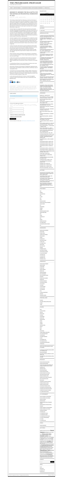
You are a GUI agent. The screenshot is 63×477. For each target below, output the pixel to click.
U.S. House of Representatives (44, 417)
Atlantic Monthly (42, 265)
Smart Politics (42, 330)
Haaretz (41, 237)
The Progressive (42, 289)
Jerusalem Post (42, 238)
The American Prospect (43, 282)
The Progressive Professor (25, 3)
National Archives (42, 400)
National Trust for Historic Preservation (46, 377)
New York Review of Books (44, 275)
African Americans (47, 430)
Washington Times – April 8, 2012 (45, 163)
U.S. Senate (41, 418)
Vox (40, 225)
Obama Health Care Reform (19, 89)
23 (49, 21)
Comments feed (42, 469)
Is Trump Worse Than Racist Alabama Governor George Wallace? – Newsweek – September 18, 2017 (46, 47)
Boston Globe (42, 231)
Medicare (22, 88)
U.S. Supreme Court (43, 420)
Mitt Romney (31, 88)
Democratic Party (46, 434)
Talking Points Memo (43, 220)
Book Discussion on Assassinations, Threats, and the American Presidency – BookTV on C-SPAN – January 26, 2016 (47, 173)
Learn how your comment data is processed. (28, 120)
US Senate (50, 455)
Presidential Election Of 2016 (46, 446)
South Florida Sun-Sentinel (44, 251)
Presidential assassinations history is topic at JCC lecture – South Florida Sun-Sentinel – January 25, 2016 (46, 136)
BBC (40, 195)
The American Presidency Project (45, 385)
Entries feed (42, 468)
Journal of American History (44, 371)
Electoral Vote (42, 313)
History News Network (43, 352)
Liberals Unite (42, 317)
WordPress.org (42, 471)
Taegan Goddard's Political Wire (44, 332)
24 (51, 21)
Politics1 (41, 322)
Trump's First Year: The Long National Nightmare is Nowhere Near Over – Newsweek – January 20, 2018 (47, 74)
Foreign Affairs (42, 266)
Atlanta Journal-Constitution (44, 230)
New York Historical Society (44, 378)
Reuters (41, 219)
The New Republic (42, 286)
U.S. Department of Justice (44, 413)
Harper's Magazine (43, 269)
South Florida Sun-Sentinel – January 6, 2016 (46, 141)
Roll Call (41, 326)
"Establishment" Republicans (22, 86)
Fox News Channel (48, 437)
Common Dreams (42, 310)
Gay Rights (26, 87)
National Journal (42, 319)
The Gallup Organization (43, 336)
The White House (42, 411)
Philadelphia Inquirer (43, 248)
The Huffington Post (43, 339)
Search (52, 461)
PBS (40, 218)
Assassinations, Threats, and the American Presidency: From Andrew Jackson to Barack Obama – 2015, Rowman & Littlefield (46, 86)
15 (47, 19)
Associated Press (42, 193)
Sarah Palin (50, 451)
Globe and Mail (42, 235)
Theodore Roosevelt (43, 454)
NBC (40, 213)
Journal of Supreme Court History (45, 372)
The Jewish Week (42, 255)
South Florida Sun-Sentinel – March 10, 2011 (46, 142)
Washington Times (43, 258)
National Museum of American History (45, 404)
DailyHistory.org (42, 367)
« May (41, 25)
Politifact (41, 323)
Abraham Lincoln (42, 430)
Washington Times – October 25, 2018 (46, 166)
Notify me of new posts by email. (16, 116)
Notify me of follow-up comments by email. (17, 114)
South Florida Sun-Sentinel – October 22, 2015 (47, 149)
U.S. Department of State (44, 414)
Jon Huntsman (19, 88)
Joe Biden (49, 441)
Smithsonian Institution (43, 410)
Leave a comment (23, 17)
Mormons (35, 88)
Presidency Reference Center (44, 382)
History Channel (42, 203)
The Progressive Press (43, 340)
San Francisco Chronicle (43, 250)
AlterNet (41, 192)
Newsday (41, 247)
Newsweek (41, 276)
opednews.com (42, 216)
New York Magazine (43, 273)
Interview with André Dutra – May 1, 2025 (46, 132)
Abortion (27, 86)
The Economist (42, 283)
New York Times (42, 245)
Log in (41, 466)
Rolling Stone (42, 279)
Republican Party (45, 450)
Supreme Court (42, 452)
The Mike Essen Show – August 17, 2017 (46, 159)
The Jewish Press (42, 254)
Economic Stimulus (12, 87)
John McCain (14, 88)
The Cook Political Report (44, 333)
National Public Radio (43, 212)
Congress (50, 432)
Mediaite (41, 208)
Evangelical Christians (19, 87)
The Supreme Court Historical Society (45, 387)
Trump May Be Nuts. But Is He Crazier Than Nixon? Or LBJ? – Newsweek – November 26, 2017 (46, 71)
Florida (23, 87)
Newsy (41, 215)
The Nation (41, 285)
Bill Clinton (46, 432)
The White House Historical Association (46, 388)
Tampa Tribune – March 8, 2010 (45, 153)
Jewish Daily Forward (43, 240)
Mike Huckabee (27, 88)
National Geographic (43, 272)
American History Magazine (44, 263)
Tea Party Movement (48, 452)
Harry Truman (49, 439)
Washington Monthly (43, 295)
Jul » (43, 25)
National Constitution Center (44, 375)
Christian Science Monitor (44, 234)
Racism (51, 448)
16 (49, 19)
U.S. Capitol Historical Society (44, 391)
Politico (41, 320)
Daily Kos (41, 312)
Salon (41, 327)
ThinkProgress (42, 343)
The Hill (41, 337)
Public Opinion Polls (47, 448)
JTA (40, 205)
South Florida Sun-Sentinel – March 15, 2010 (46, 144)
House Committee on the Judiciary (45, 397)
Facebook (41, 300)
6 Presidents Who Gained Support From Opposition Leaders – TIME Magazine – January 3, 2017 (47, 38)
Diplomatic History (43, 368)
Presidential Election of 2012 (31, 89)
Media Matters (42, 206)
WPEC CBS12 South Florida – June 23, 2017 (46, 167)
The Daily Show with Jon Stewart (45, 223)
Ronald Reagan (46, 451)
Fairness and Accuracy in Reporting (45, 202)
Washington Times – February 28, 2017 (46, 164)
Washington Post (42, 257)
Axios (41, 309)
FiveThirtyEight (42, 316)
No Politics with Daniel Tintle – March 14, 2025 (47, 134)
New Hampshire (12, 89)
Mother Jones (42, 270)
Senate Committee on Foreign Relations (46, 407)
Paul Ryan (25, 89)
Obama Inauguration (43, 425)
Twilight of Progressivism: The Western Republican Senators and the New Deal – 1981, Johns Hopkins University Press (47, 89)
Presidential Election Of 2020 (45, 447)
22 (47, 21)
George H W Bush (31, 87)
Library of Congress (43, 399)
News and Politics (13, 86)
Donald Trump (44, 436)
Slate (40, 329)
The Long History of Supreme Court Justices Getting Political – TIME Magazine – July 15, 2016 (46, 55)
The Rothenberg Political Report (45, 342)
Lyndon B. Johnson (49, 442)
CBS (40, 198)
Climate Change (33, 86)
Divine (49, 475)
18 (53, 19)
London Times (42, 241)
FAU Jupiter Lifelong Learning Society (45, 301)
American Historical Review (44, 363)
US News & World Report (44, 292)
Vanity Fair (41, 293)
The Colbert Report (43, 222)
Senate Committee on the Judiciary (45, 408)
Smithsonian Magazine (43, 280)
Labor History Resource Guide (44, 374)
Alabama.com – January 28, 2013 (45, 95)
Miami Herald (42, 244)
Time (41, 290)
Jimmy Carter (45, 441)
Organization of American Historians (45, 381)
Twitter (41, 304)
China (30, 86)
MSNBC (41, 209)
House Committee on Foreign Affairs (45, 396)
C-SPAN (41, 196)
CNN (40, 199)
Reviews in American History (44, 384)
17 (51, 19)
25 (53, 21)
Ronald (17, 17)
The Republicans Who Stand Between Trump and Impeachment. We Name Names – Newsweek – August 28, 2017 (46, 58)
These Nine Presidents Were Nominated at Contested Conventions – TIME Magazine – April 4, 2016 (46, 67)
